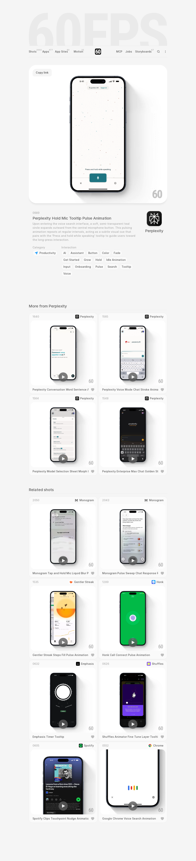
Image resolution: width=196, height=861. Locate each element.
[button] (76, 194)
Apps (45, 51)
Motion (78, 51)
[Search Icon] (158, 51)
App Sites (61, 51)
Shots (33, 51)
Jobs (128, 51)
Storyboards (143, 51)
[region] (98, 134)
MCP (119, 51)
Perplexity (154, 231)
